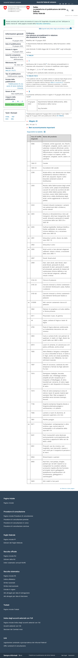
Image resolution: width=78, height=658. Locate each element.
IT (66, 4)
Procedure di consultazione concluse (16, 526)
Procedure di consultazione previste (16, 519)
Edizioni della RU (9, 559)
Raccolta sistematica (43, 24)
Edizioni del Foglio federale (13, 543)
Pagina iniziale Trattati (11, 609)
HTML (7, 117)
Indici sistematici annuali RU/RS (15, 562)
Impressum (71, 655)
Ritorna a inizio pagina (67, 488)
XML (12, 119)
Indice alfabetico (9, 579)
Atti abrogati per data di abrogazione (17, 593)
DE (60, 4)
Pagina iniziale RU (10, 556)
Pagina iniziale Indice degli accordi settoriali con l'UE (22, 622)
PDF (13, 117)
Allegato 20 (33, 121)
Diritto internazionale (11, 586)
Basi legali (64, 655)
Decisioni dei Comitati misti (13, 629)
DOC (7, 119)
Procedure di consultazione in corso (16, 523)
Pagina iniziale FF (10, 539)
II (29, 91)
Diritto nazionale (9, 582)
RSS (20, 655)
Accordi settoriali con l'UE (12, 626)
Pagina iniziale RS (10, 576)
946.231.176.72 (10, 70)
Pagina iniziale (9, 503)
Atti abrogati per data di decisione (16, 596)
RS (30, 55)
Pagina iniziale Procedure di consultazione (18, 516)
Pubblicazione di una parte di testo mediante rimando (15, 86)
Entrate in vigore (9, 589)
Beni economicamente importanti (42, 127)
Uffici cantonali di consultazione (15, 646)
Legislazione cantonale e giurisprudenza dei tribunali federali (25, 642)
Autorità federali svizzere (12, 2)
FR (63, 4)
